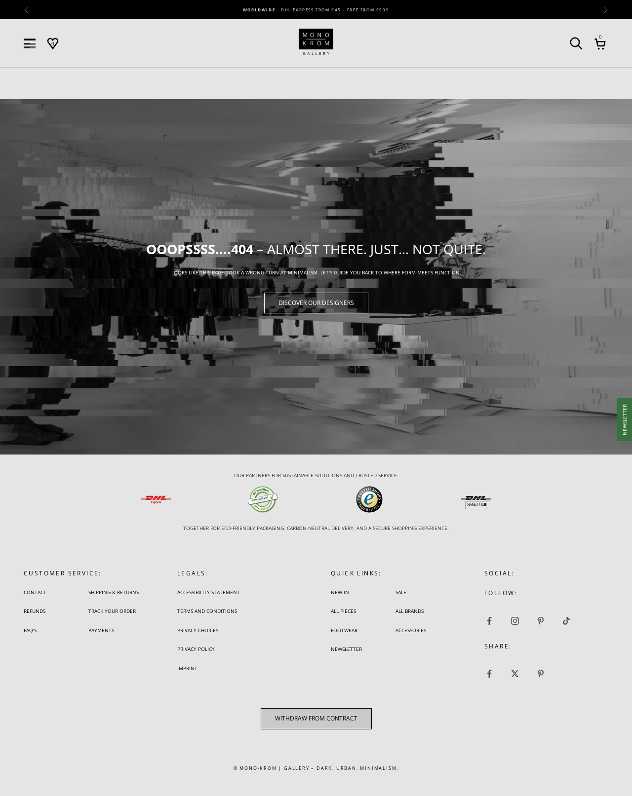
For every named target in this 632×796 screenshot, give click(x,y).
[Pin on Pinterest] (541, 674)
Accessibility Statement (208, 592)
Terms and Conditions (207, 610)
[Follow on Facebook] (489, 621)
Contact (35, 592)
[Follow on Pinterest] (541, 621)
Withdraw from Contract (316, 719)
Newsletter (346, 648)
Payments (101, 630)
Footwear (344, 630)
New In (340, 592)
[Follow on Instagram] (515, 621)
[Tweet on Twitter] (515, 674)
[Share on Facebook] (489, 674)
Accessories (410, 630)
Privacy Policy (196, 648)
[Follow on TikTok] (566, 621)
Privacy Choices (197, 630)
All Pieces (343, 610)
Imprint (187, 668)
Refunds (34, 610)
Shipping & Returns (113, 592)
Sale (400, 592)
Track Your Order (112, 610)
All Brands (409, 610)
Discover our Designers (316, 303)
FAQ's (30, 630)
